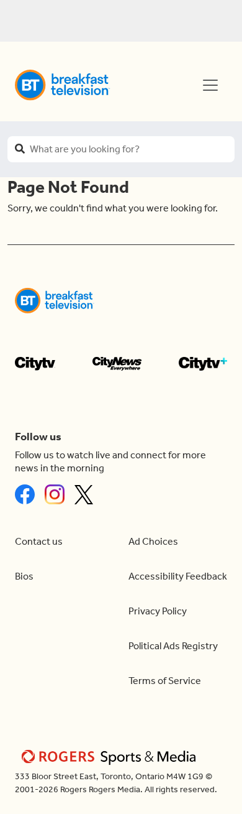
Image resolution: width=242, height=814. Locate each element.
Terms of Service (164, 681)
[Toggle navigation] (210, 85)
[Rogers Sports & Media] (111, 756)
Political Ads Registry (173, 646)
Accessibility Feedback (177, 576)
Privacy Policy (157, 611)
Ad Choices (153, 541)
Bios (24, 576)
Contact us (39, 541)
